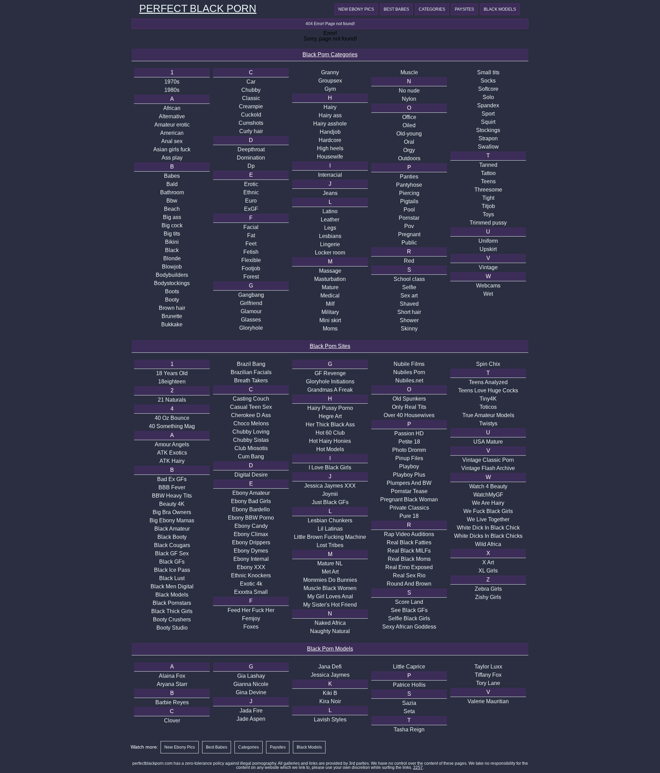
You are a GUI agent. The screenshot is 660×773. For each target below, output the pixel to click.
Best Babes (396, 9)
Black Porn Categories (330, 54)
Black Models (500, 9)
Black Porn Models (330, 649)
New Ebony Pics (356, 9)
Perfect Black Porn (197, 8)
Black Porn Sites (330, 346)
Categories (432, 9)
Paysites (464, 9)
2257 (418, 767)
